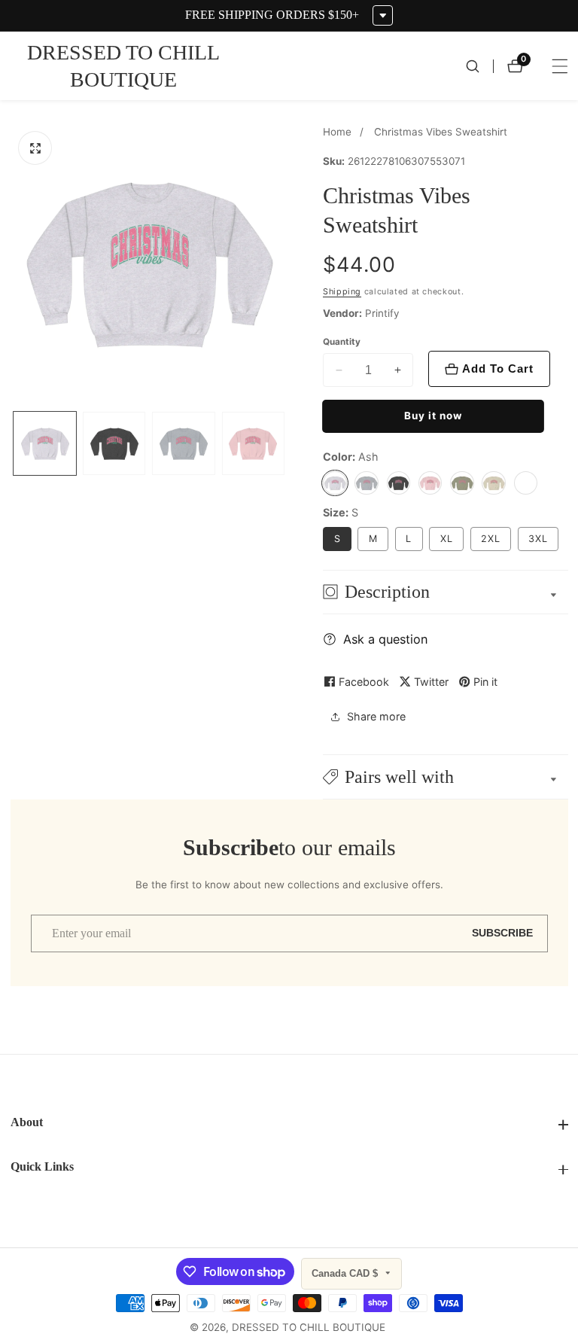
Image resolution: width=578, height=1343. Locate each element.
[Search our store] (479, 66)
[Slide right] (285, 443)
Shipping (342, 292)
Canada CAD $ (346, 1273)
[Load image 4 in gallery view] (253, 443)
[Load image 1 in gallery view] (45, 443)
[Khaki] (462, 483)
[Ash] (335, 483)
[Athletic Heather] (366, 483)
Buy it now (433, 416)
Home (337, 132)
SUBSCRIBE (502, 933)
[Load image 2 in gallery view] (114, 443)
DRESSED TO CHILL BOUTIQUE (308, 1328)
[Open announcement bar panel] (383, 15)
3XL (538, 538)
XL (446, 538)
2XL (490, 538)
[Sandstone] (494, 483)
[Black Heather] (399, 483)
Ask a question (385, 639)
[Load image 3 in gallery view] (183, 443)
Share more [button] (376, 716)
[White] (526, 483)
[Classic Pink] (430, 483)
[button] (445, 776)
